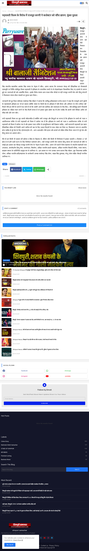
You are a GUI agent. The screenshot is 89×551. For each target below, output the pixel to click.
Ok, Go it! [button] (10, 545)
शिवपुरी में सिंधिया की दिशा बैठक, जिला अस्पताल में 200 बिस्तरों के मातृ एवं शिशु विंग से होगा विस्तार (27, 497)
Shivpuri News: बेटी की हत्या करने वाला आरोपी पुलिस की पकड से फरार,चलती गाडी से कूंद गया (37, 329)
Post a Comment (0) (44, 225)
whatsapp (68, 371)
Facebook (17, 169)
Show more (82, 188)
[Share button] (48, 169)
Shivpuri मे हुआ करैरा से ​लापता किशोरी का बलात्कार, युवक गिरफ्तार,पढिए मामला (33, 300)
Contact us (44, 545)
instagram (24, 376)
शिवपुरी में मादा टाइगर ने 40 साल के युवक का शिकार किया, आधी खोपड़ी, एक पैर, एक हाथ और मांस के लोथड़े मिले (31, 511)
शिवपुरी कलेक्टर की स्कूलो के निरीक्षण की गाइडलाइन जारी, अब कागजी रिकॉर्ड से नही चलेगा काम (27, 491)
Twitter (28, 169)
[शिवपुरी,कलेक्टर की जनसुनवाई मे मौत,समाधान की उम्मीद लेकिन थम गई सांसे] (6, 282)
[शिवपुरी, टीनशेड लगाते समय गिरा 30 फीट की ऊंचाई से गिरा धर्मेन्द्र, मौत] (6, 312)
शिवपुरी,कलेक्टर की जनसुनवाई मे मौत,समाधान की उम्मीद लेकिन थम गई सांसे (31, 280)
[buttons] (40, 537)
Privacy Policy (54, 545)
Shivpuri (10, 11)
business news (44, 459)
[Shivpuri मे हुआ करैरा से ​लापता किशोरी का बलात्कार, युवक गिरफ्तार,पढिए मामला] (6, 302)
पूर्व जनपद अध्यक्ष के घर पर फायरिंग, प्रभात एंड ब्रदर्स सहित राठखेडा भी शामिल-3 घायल (25, 484)
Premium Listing (44, 456)
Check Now (17, 540)
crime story (44, 441)
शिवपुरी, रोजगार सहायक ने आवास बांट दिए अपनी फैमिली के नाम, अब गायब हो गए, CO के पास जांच (37, 319)
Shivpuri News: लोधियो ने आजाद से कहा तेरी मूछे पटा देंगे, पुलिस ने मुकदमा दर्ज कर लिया (36, 349)
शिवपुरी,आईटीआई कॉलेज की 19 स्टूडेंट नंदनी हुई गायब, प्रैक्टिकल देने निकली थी (33, 290)
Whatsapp (40, 169)
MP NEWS (44, 452)
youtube (68, 376)
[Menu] (3, 3)
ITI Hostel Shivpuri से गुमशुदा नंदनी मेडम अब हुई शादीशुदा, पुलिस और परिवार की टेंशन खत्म (37, 270)
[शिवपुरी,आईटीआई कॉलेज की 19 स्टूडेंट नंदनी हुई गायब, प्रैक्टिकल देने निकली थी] (6, 292)
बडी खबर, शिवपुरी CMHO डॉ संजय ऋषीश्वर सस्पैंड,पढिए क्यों (19, 504)
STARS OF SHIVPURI (44, 448)
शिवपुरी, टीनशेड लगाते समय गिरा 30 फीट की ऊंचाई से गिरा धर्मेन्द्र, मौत (30, 310)
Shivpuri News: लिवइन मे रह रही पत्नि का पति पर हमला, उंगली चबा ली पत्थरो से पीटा (34, 339)
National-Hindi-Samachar (44, 445)
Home (4, 11)
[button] (82, 3)
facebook (24, 371)
